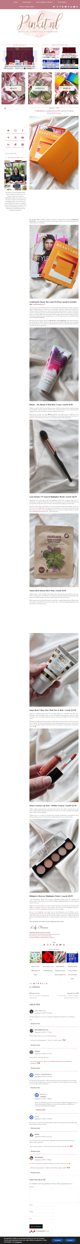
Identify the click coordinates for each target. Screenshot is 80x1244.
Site (30, 1218)
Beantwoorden (35, 1024)
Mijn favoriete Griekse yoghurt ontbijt (55, 1168)
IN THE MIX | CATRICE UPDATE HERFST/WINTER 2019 (68, 995)
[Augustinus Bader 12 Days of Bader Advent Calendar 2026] (72, 957)
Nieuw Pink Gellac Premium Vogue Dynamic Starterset (44, 934)
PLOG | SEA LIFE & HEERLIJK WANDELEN (39, 995)
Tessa (37, 1051)
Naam (30, 1205)
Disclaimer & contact (44, 2)
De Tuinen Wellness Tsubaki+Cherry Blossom (41, 937)
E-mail (31, 1211)
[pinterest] (62, 6)
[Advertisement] (54, 203)
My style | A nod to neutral (55, 1040)
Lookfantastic (36, 987)
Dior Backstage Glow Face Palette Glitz (40, 936)
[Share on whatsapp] (45, 983)
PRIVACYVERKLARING (27, 7)
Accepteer (58, 1240)
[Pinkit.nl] (40, 20)
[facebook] (60, 6)
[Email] (74, 6)
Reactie (31, 1187)
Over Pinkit (27, 2)
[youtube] (65, 6)
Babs (37, 1134)
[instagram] (57, 6)
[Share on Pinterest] (40, 983)
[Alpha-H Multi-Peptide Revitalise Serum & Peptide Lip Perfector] (60, 957)
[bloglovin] (68, 6)
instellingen (18, 1242)
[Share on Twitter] (38, 983)
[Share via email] (34, 983)
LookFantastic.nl (38, 304)
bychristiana (41, 1030)
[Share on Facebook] (36, 983)
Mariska (39, 1157)
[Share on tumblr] (43, 983)
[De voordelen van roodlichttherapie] (48, 957)
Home (16, 2)
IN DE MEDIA (62, 2)
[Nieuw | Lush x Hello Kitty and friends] (36, 957)
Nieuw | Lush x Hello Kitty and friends (36, 971)
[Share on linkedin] (47, 983)
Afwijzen (70, 1240)
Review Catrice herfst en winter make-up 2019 (56, 1146)
